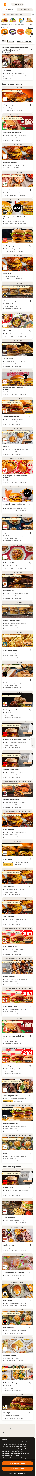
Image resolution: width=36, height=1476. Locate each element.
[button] (4, 4)
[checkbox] (4, 33)
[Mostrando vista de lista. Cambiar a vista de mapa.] (33, 14)
